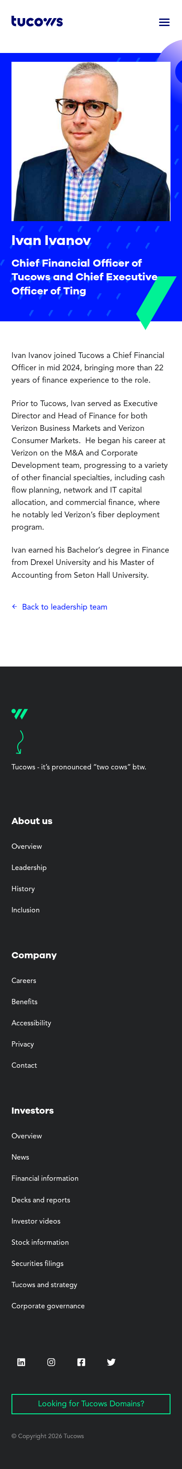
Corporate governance (48, 1306)
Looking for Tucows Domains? (91, 1404)
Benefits (24, 1002)
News (20, 1157)
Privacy (22, 1044)
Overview (26, 847)
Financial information (45, 1179)
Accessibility (31, 1023)
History (23, 889)
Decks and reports (40, 1200)
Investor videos (36, 1221)
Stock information (40, 1243)
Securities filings (37, 1264)
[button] (164, 23)
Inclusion (25, 910)
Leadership (29, 868)
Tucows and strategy (44, 1285)
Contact (24, 1066)
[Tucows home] (37, 23)
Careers (23, 981)
